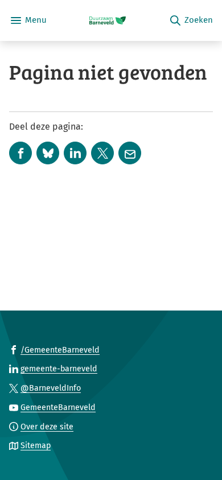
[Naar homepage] (107, 20)
